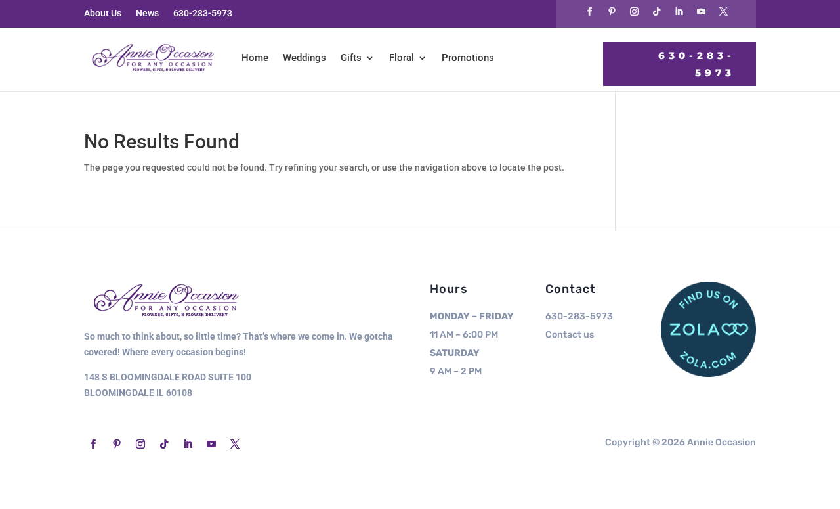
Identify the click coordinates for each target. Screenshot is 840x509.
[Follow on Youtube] (700, 11)
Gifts (351, 58)
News (147, 13)
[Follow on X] (723, 11)
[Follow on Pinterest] (611, 11)
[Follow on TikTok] (656, 11)
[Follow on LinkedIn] (678, 11)
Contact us (569, 334)
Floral (401, 58)
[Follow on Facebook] (589, 11)
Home (255, 58)
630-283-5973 (202, 13)
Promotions (468, 58)
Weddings (304, 58)
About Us (102, 13)
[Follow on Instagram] (633, 11)
